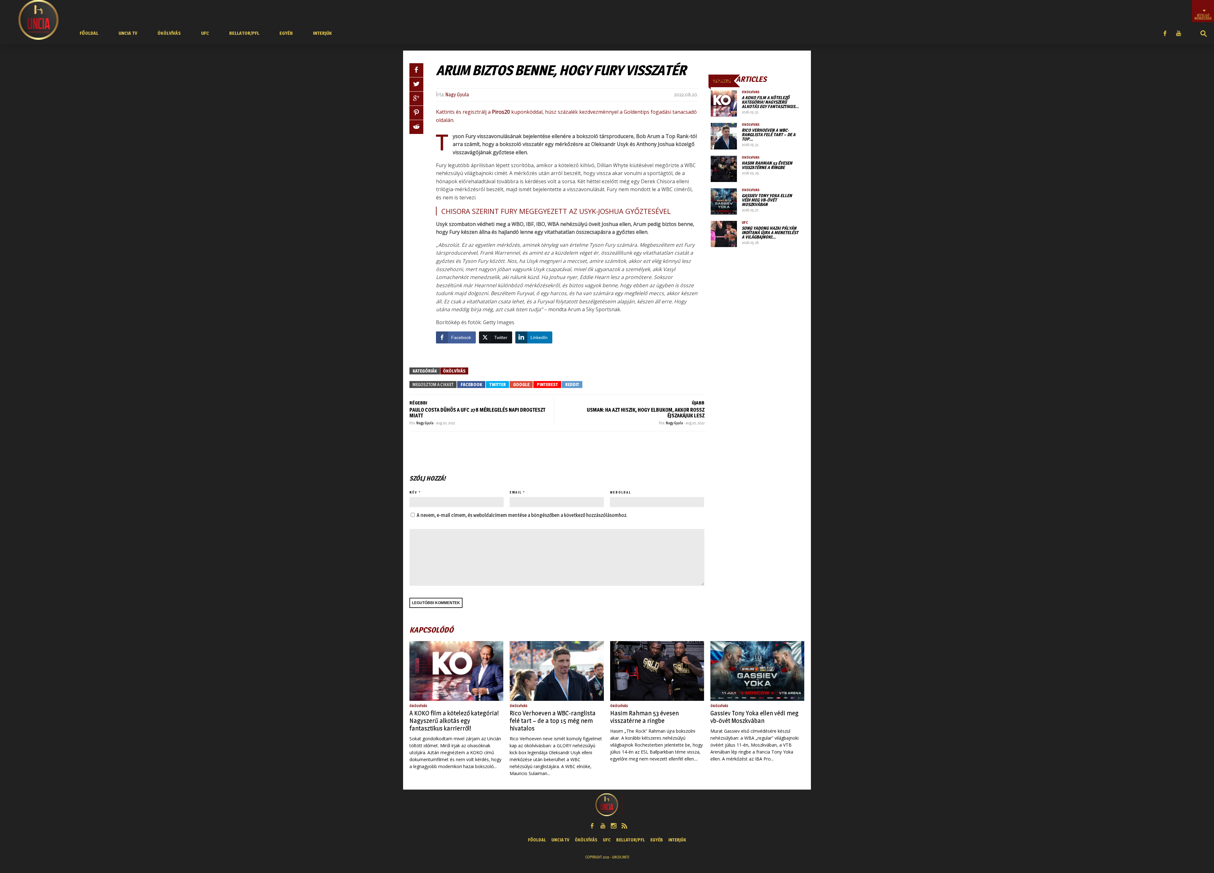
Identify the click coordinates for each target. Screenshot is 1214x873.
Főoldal (89, 33)
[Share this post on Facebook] (416, 70)
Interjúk (322, 33)
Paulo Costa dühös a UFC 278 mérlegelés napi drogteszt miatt (477, 413)
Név (413, 492)
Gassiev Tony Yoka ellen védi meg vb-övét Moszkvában (767, 200)
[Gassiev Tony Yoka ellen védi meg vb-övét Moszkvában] (724, 201)
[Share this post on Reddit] (416, 127)
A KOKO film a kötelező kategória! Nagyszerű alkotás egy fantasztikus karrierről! (454, 720)
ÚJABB (698, 403)
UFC (205, 33)
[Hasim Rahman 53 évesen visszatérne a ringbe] (724, 169)
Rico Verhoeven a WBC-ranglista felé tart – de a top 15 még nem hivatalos (553, 720)
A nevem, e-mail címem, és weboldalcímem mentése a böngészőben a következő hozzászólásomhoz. (522, 515)
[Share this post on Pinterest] (416, 113)
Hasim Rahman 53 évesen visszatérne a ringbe (767, 165)
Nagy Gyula (457, 95)
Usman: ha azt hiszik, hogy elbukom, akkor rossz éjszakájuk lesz (645, 413)
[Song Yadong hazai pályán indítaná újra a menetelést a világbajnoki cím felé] (724, 234)
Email (516, 492)
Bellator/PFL (244, 33)
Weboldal (620, 492)
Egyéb (286, 33)
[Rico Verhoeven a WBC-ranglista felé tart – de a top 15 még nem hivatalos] (724, 136)
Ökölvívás (169, 33)
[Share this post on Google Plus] (416, 99)
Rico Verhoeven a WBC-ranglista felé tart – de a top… (768, 134)
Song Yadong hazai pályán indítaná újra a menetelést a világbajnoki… (770, 232)
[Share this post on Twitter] (416, 84)
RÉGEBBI (418, 403)
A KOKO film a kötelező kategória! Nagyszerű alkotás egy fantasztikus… (770, 102)
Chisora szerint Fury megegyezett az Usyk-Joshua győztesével (556, 211)
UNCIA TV (128, 33)
